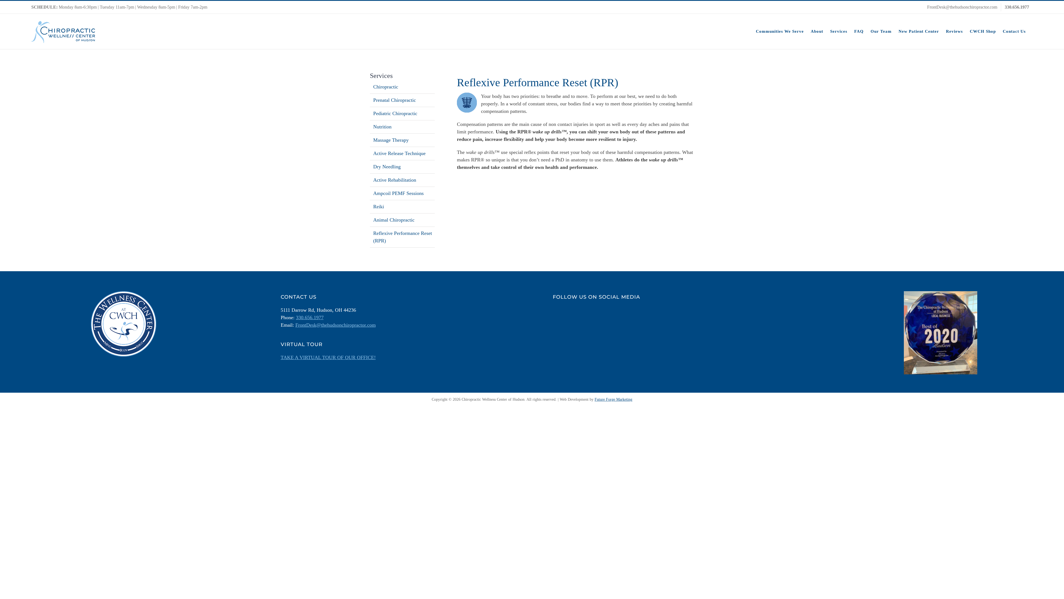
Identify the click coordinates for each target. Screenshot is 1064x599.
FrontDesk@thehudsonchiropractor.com (335, 325)
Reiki (378, 206)
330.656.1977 (310, 317)
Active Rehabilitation (394, 180)
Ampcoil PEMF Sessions (398, 193)
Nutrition (382, 127)
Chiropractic (385, 87)
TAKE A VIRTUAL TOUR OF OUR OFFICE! (328, 357)
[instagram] (571, 312)
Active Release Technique (399, 153)
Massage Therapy (391, 140)
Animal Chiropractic (394, 220)
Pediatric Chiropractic (395, 113)
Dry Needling (387, 166)
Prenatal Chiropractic (394, 100)
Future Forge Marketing (613, 399)
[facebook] (557, 312)
